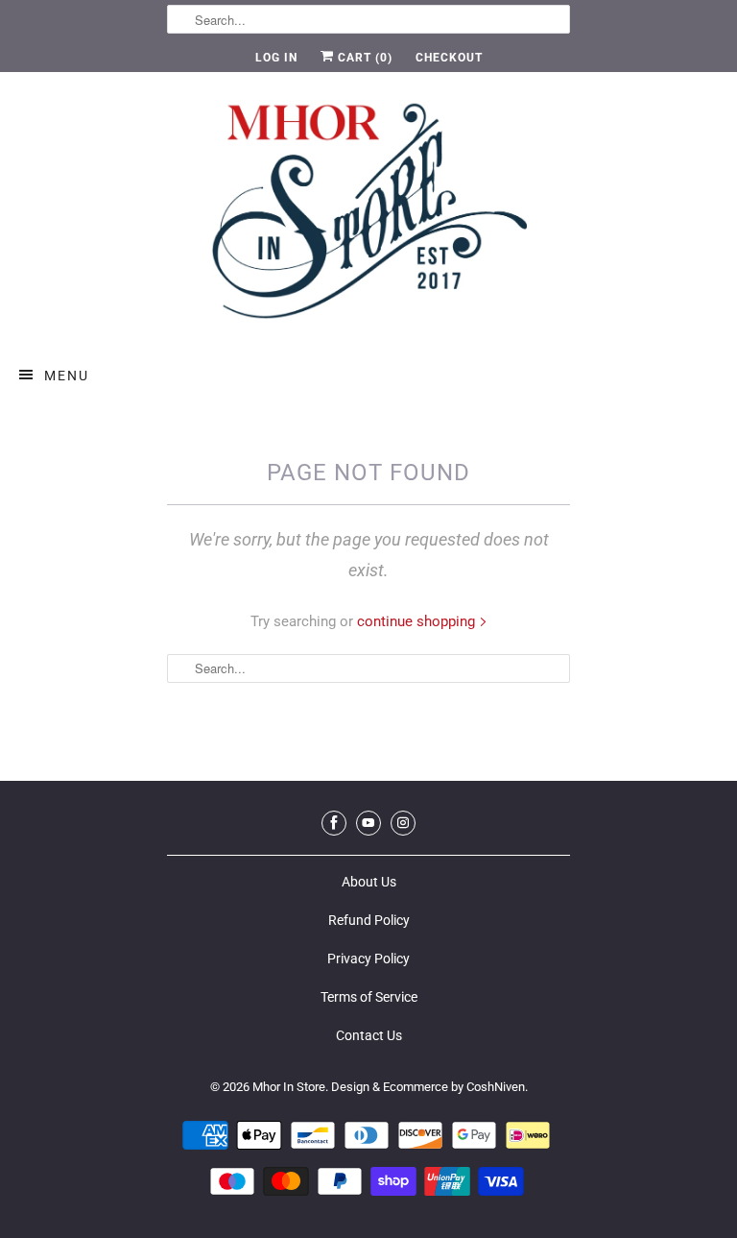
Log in (276, 57)
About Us (369, 881)
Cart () (363, 57)
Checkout (449, 57)
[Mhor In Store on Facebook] (333, 823)
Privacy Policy (368, 958)
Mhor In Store (288, 1087)
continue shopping (418, 621)
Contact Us (369, 1035)
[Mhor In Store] (368, 216)
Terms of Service (369, 997)
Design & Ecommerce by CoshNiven (428, 1087)
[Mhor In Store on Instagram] (403, 823)
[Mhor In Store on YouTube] (368, 823)
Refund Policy (369, 920)
